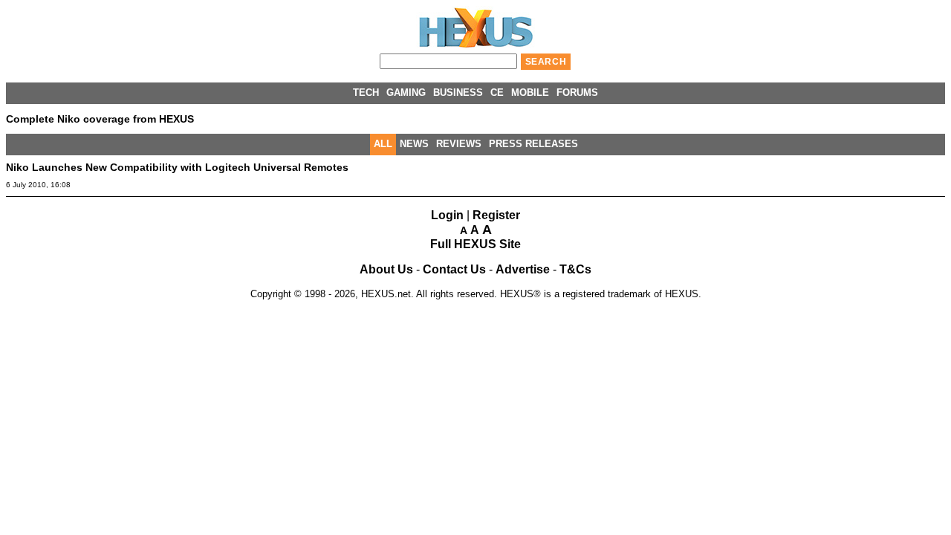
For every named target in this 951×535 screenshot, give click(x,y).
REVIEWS (458, 143)
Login (447, 215)
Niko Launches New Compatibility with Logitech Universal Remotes (177, 167)
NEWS (414, 143)
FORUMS (577, 92)
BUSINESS (458, 92)
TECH (366, 92)
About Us (386, 269)
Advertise (523, 269)
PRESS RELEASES (533, 143)
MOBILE (530, 92)
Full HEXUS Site (475, 244)
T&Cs (575, 269)
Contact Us (454, 269)
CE (497, 92)
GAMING (406, 92)
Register (496, 215)
